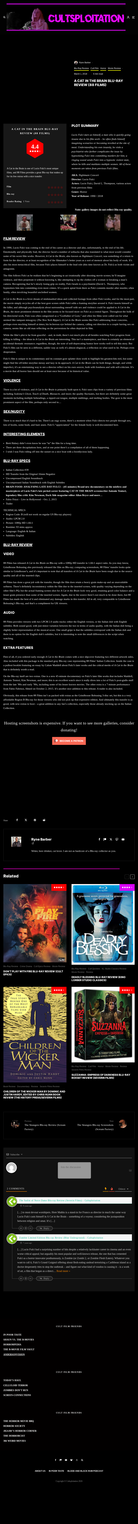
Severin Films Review (50, 1086)
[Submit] (44, 820)
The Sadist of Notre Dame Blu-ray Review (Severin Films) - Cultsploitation (59, 1200)
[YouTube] (66, 1460)
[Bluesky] (71, 1460)
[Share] (17, 820)
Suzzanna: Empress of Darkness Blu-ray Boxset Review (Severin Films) (101, 1076)
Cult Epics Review (42, 966)
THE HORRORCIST (14, 1436)
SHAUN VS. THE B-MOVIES (18, 1339)
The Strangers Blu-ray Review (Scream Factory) (45, 1125)
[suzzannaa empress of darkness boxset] (103, 1024)
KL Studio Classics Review (114, 969)
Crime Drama (26, 966)
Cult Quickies (94, 969)
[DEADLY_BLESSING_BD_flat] (103, 924)
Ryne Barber (85, 62)
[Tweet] (26, 820)
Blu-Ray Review (81, 68)
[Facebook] (55, 1460)
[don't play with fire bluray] (34, 923)
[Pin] (35, 820)
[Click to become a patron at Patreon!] (69, 745)
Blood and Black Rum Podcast (85, 1471)
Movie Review (114, 68)
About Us (40, 1471)
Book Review (9, 1086)
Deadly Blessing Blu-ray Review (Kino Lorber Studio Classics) (99, 979)
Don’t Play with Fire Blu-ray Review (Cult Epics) (33, 973)
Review (89, 972)
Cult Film (95, 68)
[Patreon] (60, 1460)
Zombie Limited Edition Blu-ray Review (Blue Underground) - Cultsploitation (61, 1238)
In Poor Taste (56, 1471)
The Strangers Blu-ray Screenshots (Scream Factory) (95, 1125)
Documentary (23, 1086)
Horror (103, 68)
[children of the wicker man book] (34, 1034)
